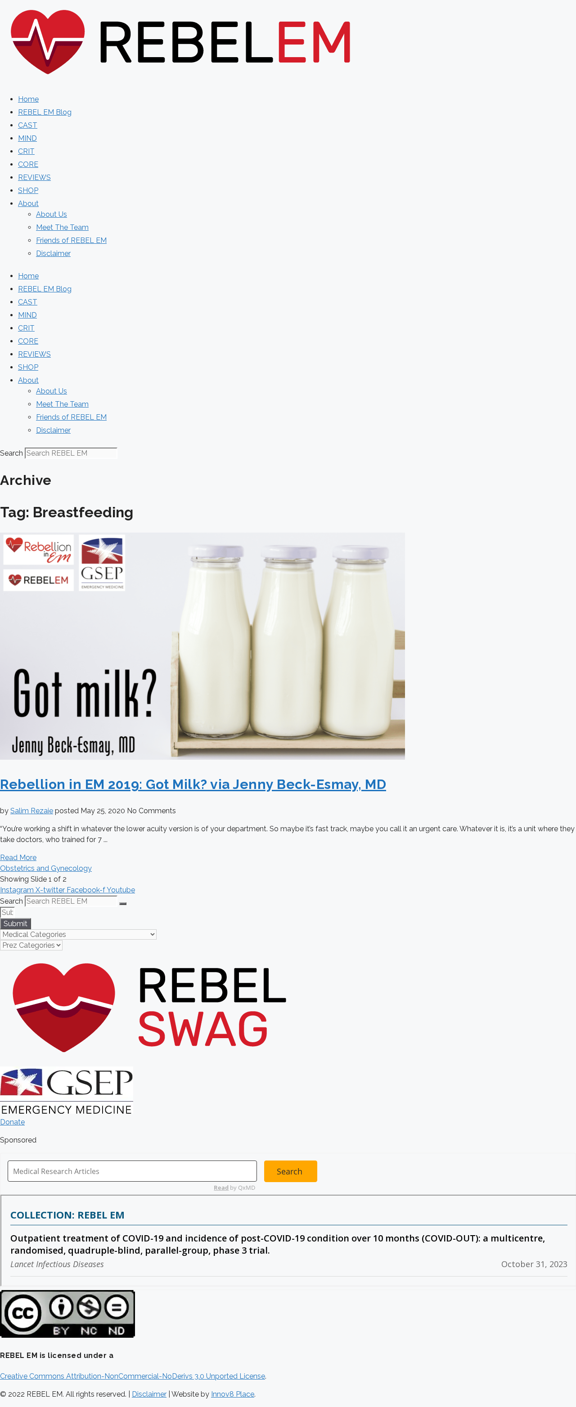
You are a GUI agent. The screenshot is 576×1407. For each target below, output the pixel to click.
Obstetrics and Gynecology (46, 868)
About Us (51, 214)
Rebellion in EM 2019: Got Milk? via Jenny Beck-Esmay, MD (193, 784)
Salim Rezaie (31, 811)
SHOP (28, 190)
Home (28, 99)
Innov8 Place (232, 1394)
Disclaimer (53, 253)
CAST (27, 125)
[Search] (122, 903)
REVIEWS (34, 177)
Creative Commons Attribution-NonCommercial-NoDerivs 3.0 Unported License (132, 1376)
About (28, 203)
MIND (27, 138)
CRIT (26, 151)
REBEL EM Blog (45, 112)
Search (11, 453)
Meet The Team (62, 227)
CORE (28, 164)
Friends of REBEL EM (71, 240)
